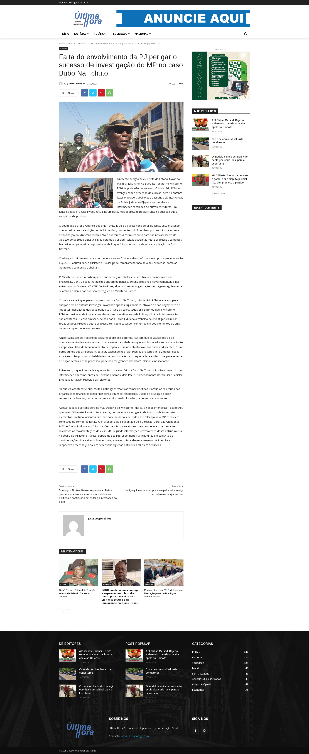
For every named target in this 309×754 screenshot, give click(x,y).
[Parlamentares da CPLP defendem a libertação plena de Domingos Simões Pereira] (163, 572)
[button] (245, 34)
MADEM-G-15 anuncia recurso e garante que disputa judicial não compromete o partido (230, 179)
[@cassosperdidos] (61, 83)
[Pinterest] (101, 92)
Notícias (72, 43)
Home (62, 43)
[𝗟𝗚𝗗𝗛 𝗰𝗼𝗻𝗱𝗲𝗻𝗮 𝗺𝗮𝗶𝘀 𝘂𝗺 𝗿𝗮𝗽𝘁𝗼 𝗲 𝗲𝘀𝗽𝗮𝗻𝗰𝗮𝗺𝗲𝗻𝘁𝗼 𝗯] (121, 572)
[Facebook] (84, 92)
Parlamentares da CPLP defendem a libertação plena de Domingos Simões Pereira (163, 593)
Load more (219, 193)
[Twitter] (93, 92)
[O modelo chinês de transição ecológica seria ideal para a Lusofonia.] (200, 161)
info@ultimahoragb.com (135, 736)
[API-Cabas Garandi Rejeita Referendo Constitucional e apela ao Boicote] (200, 125)
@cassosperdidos (76, 83)
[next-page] (67, 612)
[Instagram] (204, 730)
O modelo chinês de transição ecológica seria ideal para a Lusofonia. (230, 160)
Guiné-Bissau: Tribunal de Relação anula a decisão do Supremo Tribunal (77, 593)
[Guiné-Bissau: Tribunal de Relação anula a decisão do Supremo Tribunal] (78, 572)
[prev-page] (61, 612)
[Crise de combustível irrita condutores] (200, 143)
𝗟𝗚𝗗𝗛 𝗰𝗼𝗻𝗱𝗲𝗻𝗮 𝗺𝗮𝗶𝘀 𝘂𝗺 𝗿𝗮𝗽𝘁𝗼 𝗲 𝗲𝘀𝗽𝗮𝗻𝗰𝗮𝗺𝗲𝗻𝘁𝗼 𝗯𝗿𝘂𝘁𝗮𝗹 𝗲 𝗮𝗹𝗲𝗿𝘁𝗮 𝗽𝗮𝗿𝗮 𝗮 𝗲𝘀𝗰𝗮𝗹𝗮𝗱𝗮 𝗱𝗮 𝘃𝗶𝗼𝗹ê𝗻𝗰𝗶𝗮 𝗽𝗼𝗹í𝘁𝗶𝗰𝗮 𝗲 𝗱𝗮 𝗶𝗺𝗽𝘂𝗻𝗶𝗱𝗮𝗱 (121, 597)
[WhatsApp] (109, 92)
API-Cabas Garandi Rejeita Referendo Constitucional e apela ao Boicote (228, 124)
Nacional (82, 43)
